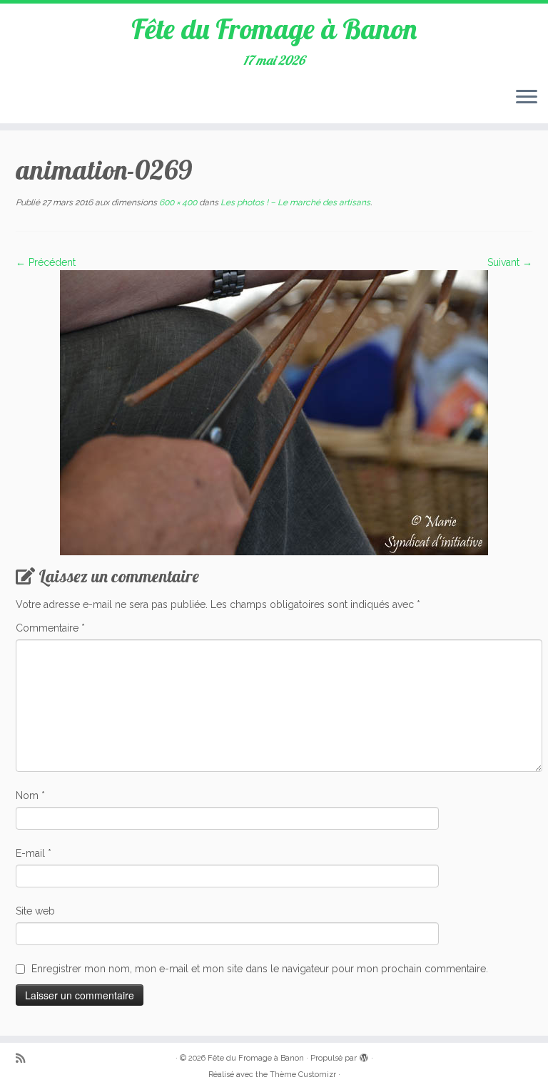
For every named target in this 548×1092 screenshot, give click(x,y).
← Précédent (46, 262)
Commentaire (50, 628)
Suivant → (509, 262)
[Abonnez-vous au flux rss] (25, 1058)
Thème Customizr (303, 1074)
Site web (35, 911)
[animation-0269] (274, 412)
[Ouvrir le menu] (526, 97)
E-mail (33, 853)
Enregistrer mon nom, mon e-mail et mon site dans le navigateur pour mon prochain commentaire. (259, 968)
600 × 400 (177, 202)
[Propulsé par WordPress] (364, 1056)
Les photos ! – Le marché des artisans (294, 202)
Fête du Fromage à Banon (274, 28)
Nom (30, 795)
